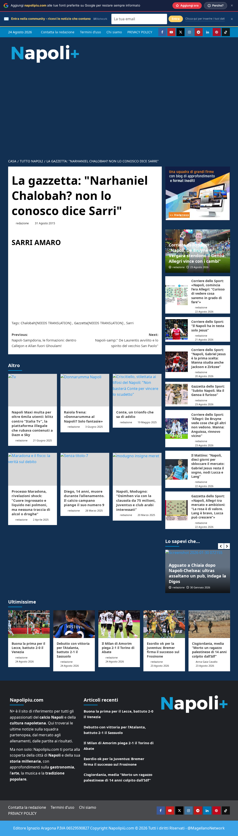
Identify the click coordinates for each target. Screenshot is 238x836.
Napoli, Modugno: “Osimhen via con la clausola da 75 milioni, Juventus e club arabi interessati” (135, 500)
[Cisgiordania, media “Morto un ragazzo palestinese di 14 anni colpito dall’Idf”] (209, 624)
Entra (176, 19)
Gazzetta (81, 323)
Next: (126, 340)
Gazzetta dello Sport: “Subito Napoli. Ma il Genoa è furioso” (208, 390)
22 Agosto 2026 (204, 311)
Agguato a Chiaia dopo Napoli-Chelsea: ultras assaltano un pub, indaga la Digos (197, 573)
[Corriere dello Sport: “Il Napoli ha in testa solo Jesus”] (176, 329)
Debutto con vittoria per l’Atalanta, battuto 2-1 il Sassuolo (73, 650)
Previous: (44, 340)
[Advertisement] (119, 106)
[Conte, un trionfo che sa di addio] (137, 390)
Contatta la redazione (57, 32)
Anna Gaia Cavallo (207, 661)
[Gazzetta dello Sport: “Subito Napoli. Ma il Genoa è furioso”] (176, 394)
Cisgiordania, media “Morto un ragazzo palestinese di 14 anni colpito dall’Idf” (209, 650)
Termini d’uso (90, 32)
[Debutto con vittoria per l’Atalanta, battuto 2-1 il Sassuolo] (74, 624)
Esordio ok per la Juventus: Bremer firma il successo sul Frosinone (163, 650)
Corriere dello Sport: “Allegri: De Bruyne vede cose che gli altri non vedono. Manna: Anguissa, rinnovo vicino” (208, 425)
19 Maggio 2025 (147, 422)
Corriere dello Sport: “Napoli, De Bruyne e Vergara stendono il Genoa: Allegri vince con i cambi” (197, 253)
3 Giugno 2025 (94, 426)
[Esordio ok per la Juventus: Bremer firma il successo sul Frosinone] (164, 624)
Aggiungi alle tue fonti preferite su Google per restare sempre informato (75, 5)
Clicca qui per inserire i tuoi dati (205, 18)
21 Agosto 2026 (204, 339)
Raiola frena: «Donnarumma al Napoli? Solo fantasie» (83, 416)
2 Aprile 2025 (41, 519)
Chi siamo (114, 32)
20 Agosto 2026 (204, 376)
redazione (22, 223)
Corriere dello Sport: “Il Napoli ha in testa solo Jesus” (207, 325)
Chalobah (28, 323)
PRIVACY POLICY (139, 32)
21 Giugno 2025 (42, 440)
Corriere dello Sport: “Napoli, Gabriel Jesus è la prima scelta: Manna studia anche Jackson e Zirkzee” (208, 358)
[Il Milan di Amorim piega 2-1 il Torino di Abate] (119, 624)
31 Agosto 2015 (45, 223)
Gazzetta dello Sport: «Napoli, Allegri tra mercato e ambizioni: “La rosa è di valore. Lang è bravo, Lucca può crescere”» (208, 506)
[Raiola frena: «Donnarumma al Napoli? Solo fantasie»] (84, 390)
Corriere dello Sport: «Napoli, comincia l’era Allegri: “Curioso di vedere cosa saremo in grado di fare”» (208, 291)
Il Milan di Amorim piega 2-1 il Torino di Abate (118, 647)
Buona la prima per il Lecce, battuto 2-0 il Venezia (28, 647)
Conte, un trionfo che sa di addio (135, 414)
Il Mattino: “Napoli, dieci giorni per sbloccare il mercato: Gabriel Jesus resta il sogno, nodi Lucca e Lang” (208, 466)
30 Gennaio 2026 (200, 587)
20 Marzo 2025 (146, 515)
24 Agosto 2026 (24, 661)
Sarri (130, 323)
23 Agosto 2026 (199, 267)
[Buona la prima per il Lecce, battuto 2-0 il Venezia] (29, 624)
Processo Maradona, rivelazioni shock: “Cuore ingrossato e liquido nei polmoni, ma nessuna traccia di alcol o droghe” (31, 502)
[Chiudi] (231, 5)
